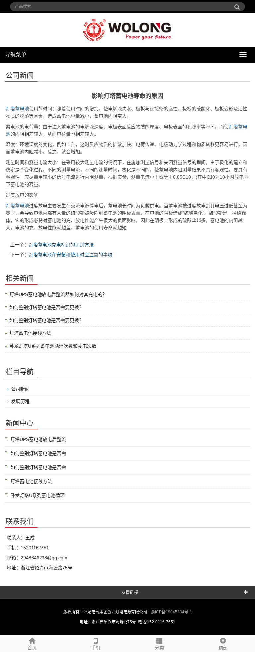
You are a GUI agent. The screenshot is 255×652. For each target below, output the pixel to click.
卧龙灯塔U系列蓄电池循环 (37, 495)
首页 (32, 647)
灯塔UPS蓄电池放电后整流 (38, 439)
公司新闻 (20, 389)
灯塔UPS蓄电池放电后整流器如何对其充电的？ (58, 294)
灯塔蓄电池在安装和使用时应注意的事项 (70, 254)
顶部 (223, 647)
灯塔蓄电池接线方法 (30, 333)
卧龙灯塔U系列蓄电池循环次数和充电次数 (52, 346)
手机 (95, 647)
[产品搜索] (237, 4)
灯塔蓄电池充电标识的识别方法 (61, 244)
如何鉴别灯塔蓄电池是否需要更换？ (46, 307)
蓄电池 (17, 205)
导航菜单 (15, 54)
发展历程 (20, 401)
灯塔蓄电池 (17, 108)
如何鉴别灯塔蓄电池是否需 (38, 453)
